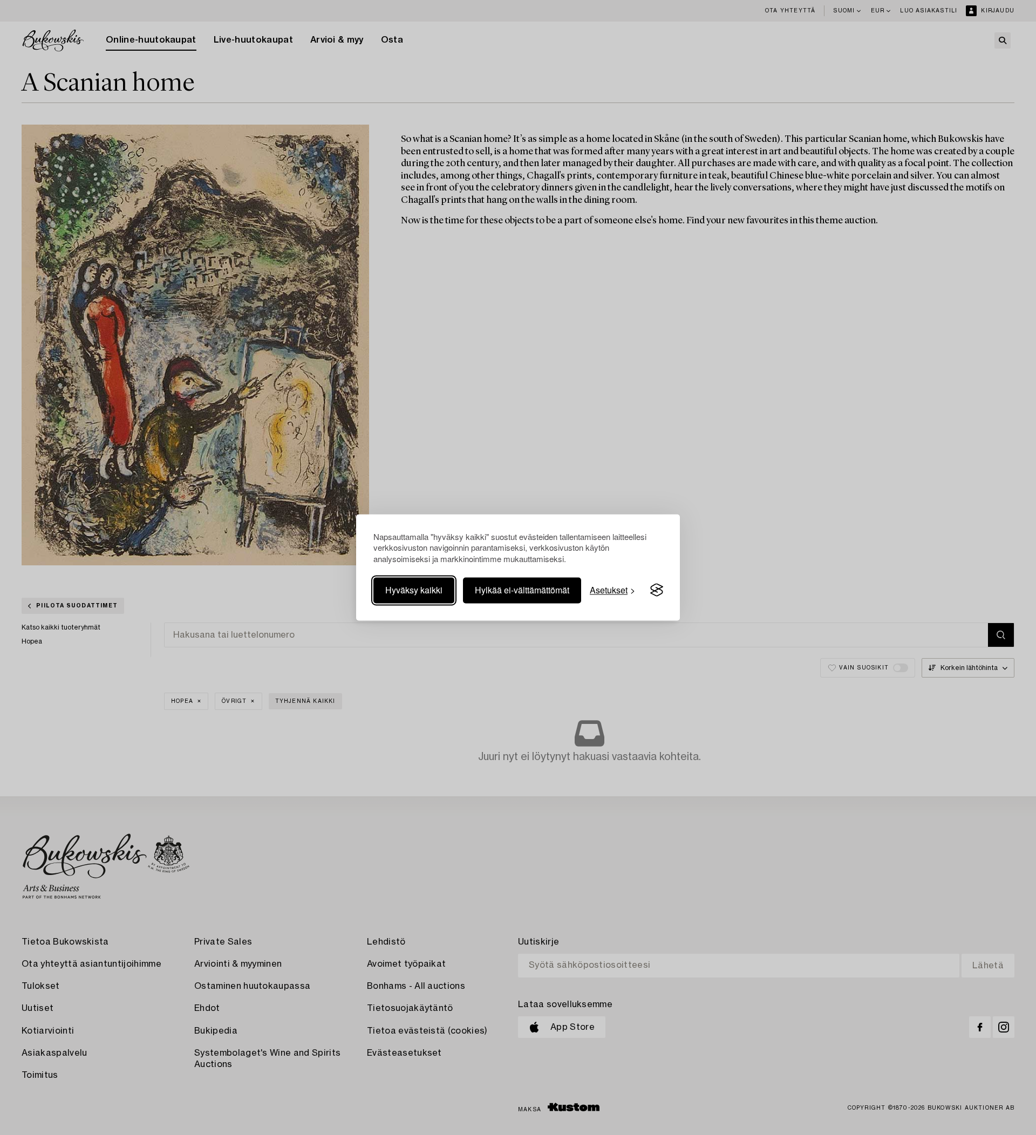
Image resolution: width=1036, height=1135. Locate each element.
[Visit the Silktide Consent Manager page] (657, 590)
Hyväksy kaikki (413, 590)
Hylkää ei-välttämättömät (522, 590)
